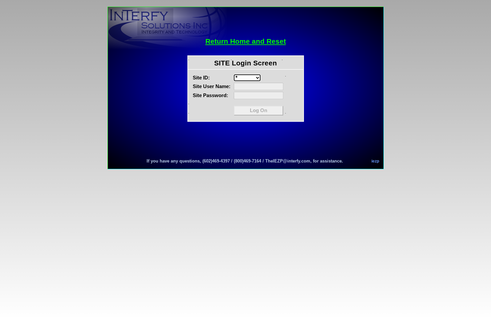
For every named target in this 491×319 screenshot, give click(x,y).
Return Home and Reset (245, 41)
